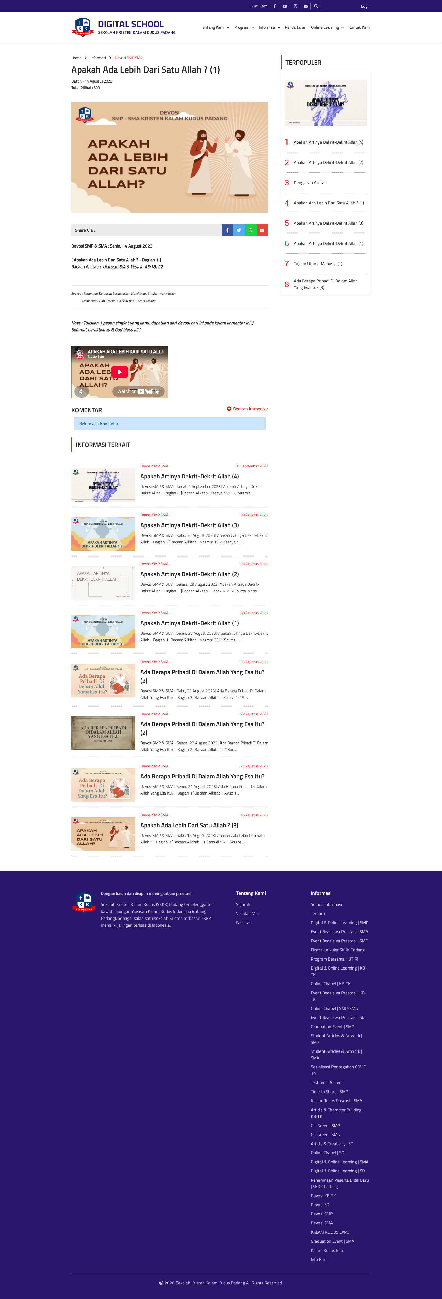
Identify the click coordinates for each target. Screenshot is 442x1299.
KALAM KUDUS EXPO (330, 1232)
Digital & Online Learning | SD (338, 1171)
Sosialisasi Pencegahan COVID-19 (339, 1070)
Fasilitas (243, 923)
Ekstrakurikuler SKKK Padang (338, 950)
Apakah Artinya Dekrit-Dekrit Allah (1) (189, 622)
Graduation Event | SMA (332, 1241)
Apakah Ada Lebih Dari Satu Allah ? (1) (329, 203)
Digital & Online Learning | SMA (339, 1162)
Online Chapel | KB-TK (331, 984)
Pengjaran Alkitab (310, 182)
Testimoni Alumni (326, 1082)
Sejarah (243, 904)
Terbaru (318, 913)
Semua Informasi (326, 904)
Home (76, 58)
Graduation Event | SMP (332, 1027)
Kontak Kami (360, 27)
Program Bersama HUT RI (334, 959)
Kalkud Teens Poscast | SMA (336, 1101)
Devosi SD (320, 1205)
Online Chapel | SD (327, 1153)
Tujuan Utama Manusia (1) (318, 263)
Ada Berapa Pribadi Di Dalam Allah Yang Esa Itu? (202, 776)
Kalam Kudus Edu (327, 1250)
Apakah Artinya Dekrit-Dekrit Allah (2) (189, 574)
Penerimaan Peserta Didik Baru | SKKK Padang (340, 1183)
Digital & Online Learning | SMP (339, 923)
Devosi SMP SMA (154, 466)
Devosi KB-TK (323, 1196)
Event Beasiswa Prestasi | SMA (339, 932)
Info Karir (319, 1259)
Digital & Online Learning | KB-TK (339, 971)
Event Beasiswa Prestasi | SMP (339, 941)
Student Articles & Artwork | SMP (336, 1039)
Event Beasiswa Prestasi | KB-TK (339, 996)
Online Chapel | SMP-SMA (334, 1008)
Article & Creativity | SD (332, 1144)
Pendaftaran (295, 27)
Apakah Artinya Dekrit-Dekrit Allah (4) (189, 476)
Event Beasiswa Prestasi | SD (338, 1017)
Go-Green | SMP (325, 1125)
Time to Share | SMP (329, 1092)
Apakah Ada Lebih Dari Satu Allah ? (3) (189, 825)
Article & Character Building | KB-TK (337, 1113)
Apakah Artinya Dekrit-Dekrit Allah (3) (189, 525)
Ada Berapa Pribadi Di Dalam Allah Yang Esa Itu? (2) (202, 728)
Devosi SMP (322, 1214)
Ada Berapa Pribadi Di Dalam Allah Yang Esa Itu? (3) (202, 676)
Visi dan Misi (247, 913)
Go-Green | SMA (325, 1134)
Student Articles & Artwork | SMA (336, 1054)
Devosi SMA (322, 1223)
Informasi (98, 58)
